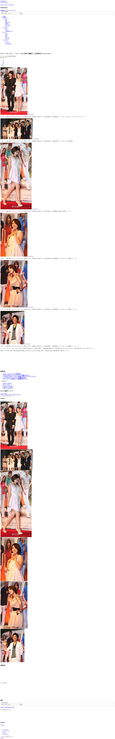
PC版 (9, 707)
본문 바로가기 (3, 1)
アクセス (7, 41)
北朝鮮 (6, 23)
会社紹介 (2, 707)
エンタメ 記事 (3, 393)
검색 (21, 13)
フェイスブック (6, 730)
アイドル (7, 37)
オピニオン (5, 27)
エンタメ (5, 32)
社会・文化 (7, 24)
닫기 (15, 10)
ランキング (5, 40)
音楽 (6, 34)
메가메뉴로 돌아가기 (9, 10)
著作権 (6, 707)
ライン (4, 731)
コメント (7, 42)
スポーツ (7, 26)
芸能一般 (7, 38)
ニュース (5, 18)
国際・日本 (7, 22)
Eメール (4, 733)
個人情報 (12, 707)
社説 (6, 28)
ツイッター (5, 729)
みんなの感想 (8, 43)
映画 (6, 36)
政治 (6, 19)
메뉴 (3, 737)
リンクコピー (6, 734)
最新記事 (5, 17)
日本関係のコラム (9, 31)
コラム (6, 29)
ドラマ (6, 33)
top (1, 737)
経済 (6, 21)
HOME (4, 16)
